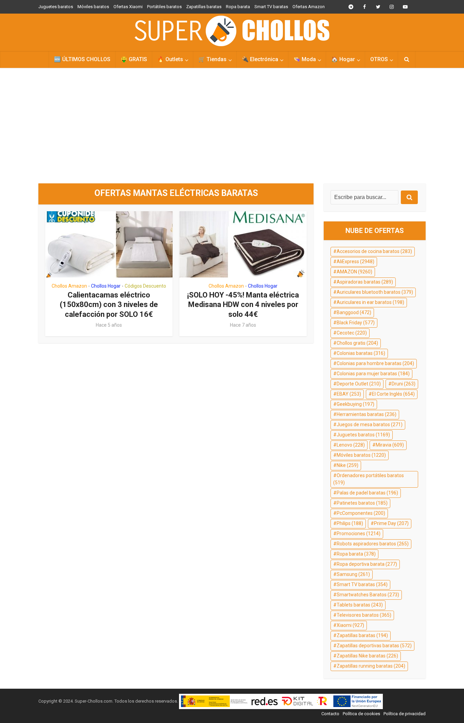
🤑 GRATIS (134, 59)
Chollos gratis (357, 343)
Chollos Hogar (106, 286)
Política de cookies (361, 713)
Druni (403, 383)
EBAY (349, 394)
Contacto (330, 713)
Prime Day (391, 523)
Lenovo (351, 445)
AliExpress (355, 261)
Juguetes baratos (55, 6)
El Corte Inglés (393, 394)
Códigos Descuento (145, 286)
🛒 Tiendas (212, 59)
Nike (347, 465)
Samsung (353, 574)
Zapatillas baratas (203, 6)
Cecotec (352, 333)
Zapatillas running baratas (371, 666)
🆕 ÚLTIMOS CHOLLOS (82, 59)
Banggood (354, 312)
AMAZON (354, 271)
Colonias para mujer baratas (373, 373)
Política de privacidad (404, 713)
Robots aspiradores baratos (373, 543)
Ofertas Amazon (308, 6)
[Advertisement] (232, 125)
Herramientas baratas (366, 414)
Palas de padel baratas (367, 492)
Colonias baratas (361, 353)
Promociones (358, 533)
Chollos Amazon (69, 286)
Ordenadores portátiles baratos (368, 479)
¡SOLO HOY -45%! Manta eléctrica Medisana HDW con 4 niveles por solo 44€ (243, 305)
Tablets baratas (360, 605)
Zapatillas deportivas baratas (374, 645)
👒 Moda (304, 59)
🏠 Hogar (343, 59)
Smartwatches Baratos (368, 594)
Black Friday (356, 322)
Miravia (390, 445)
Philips (350, 523)
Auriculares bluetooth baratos (375, 292)
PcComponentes (361, 513)
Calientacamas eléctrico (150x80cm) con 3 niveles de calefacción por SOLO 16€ (109, 305)
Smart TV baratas (271, 6)
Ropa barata (238, 6)
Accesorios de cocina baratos (374, 251)
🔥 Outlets (170, 59)
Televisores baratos (364, 615)
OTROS (379, 59)
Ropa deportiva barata (367, 564)
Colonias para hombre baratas (375, 363)
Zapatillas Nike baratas (367, 655)
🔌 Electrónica (260, 59)
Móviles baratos (93, 6)
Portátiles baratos (164, 6)
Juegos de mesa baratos (370, 424)
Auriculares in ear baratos (370, 302)
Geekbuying (355, 404)
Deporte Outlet (359, 383)
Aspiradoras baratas (365, 282)
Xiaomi (350, 625)
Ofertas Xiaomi (128, 6)
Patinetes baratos (362, 503)
